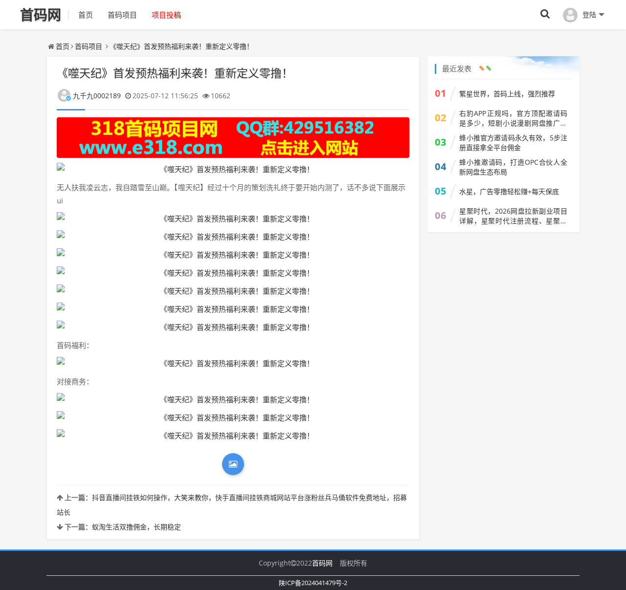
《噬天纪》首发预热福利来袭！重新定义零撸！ (181, 46)
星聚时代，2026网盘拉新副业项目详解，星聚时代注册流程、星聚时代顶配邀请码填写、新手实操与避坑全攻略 (513, 216)
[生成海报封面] (233, 464)
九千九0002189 (97, 95)
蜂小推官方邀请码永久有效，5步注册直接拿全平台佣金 (513, 142)
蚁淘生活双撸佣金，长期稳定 (136, 526)
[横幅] (233, 137)
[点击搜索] (545, 14)
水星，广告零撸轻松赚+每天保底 (509, 191)
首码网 (322, 563)
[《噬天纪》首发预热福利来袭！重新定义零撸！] (233, 169)
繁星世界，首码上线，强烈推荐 (507, 93)
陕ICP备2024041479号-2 (313, 582)
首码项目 (122, 15)
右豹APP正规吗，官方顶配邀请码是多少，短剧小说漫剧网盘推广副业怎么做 (513, 118)
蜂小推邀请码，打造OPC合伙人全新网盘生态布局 (513, 166)
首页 (85, 15)
